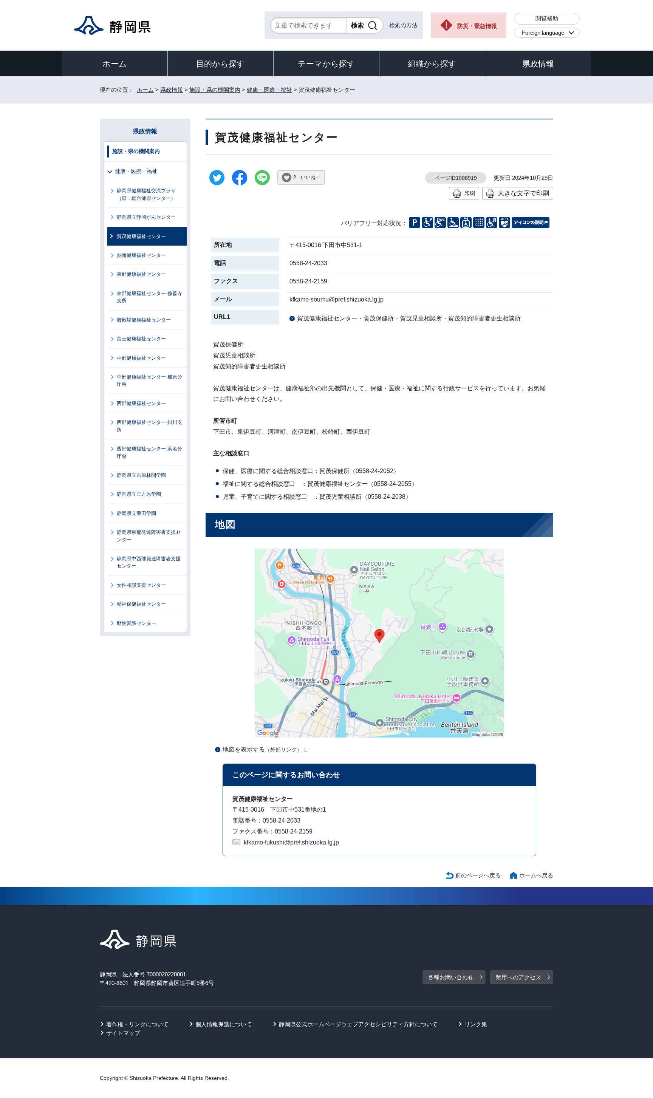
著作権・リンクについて (137, 1024)
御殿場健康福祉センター (144, 320)
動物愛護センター (136, 623)
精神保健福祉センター (141, 604)
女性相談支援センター (141, 585)
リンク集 (475, 1024)
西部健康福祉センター (141, 403)
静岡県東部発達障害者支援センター (149, 535)
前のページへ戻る (478, 875)
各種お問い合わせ (451, 977)
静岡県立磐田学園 (136, 513)
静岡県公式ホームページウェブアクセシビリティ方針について (358, 1024)
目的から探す (220, 63)
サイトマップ (123, 1033)
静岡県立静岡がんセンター (146, 217)
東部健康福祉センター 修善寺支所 (149, 297)
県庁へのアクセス (518, 977)
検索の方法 (403, 25)
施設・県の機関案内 (214, 90)
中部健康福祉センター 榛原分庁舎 (149, 380)
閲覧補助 (546, 18)
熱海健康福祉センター (141, 255)
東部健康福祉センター (141, 274)
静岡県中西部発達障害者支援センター (149, 562)
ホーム (114, 63)
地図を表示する (262, 749)
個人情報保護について (223, 1024)
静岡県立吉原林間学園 (141, 475)
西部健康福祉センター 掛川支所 (149, 425)
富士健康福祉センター (141, 339)
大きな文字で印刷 (523, 193)
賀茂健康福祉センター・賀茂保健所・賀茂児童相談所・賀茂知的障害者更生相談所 (409, 318)
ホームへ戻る (536, 875)
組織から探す (432, 63)
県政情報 (538, 63)
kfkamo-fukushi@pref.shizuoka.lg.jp (291, 842)
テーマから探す (326, 63)
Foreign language (543, 32)
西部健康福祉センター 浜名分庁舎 (149, 452)
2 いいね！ (306, 177)
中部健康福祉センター (141, 358)
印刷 (469, 193)
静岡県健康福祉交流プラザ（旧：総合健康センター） (146, 194)
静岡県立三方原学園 (139, 494)
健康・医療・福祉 (269, 90)
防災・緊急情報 (477, 26)
